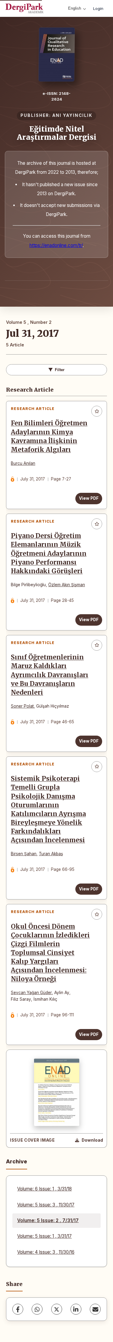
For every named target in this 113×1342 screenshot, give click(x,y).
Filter (59, 370)
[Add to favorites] (96, 411)
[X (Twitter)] (56, 1309)
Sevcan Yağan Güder (31, 992)
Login (98, 8)
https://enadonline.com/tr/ (56, 245)
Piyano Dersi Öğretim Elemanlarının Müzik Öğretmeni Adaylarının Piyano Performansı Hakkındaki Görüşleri (48, 553)
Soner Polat (22, 706)
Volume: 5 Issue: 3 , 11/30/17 (45, 1205)
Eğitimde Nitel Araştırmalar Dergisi (56, 133)
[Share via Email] (95, 1309)
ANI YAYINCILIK (72, 115)
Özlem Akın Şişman (66, 584)
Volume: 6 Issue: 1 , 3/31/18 (44, 1189)
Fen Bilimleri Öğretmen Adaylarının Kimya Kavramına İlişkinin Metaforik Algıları (49, 436)
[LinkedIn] (76, 1309)
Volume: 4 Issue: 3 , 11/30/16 (45, 1252)
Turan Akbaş (51, 853)
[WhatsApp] (37, 1309)
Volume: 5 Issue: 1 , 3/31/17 (44, 1236)
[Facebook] (17, 1309)
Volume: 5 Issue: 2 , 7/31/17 (48, 1220)
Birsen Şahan (23, 853)
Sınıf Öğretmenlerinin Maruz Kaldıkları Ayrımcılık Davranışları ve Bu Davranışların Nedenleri (49, 674)
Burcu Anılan (23, 463)
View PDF (89, 498)
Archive (16, 1161)
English (74, 8)
